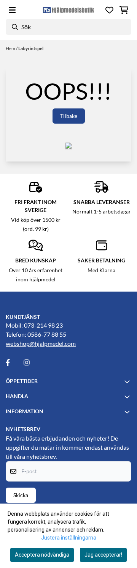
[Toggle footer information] (128, 381)
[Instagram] (32, 362)
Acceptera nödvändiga (42, 555)
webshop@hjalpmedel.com (41, 343)
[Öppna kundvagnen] (123, 10)
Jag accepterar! (103, 555)
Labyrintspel (30, 48)
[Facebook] (14, 362)
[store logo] (69, 10)
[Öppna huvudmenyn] (12, 10)
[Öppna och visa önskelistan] (109, 10)
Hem (11, 48)
